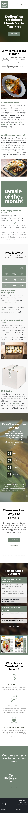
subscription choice (16, 223)
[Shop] (14, 194)
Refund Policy (22, 800)
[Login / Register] (18, 4)
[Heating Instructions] (14, 168)
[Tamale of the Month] (8, 4)
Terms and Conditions (21, 804)
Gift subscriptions (8, 310)
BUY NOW (14, 34)
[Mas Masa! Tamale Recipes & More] (14, 86)
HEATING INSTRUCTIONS (12, 621)
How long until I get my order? (12, 580)
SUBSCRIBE (14, 546)
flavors (8, 220)
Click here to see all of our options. (14, 555)
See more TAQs (14, 626)
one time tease (17, 295)
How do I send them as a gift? (11, 609)
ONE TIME (14, 540)
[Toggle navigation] (25, 4)
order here (15, 403)
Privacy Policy (22, 802)
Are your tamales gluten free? (10, 600)
